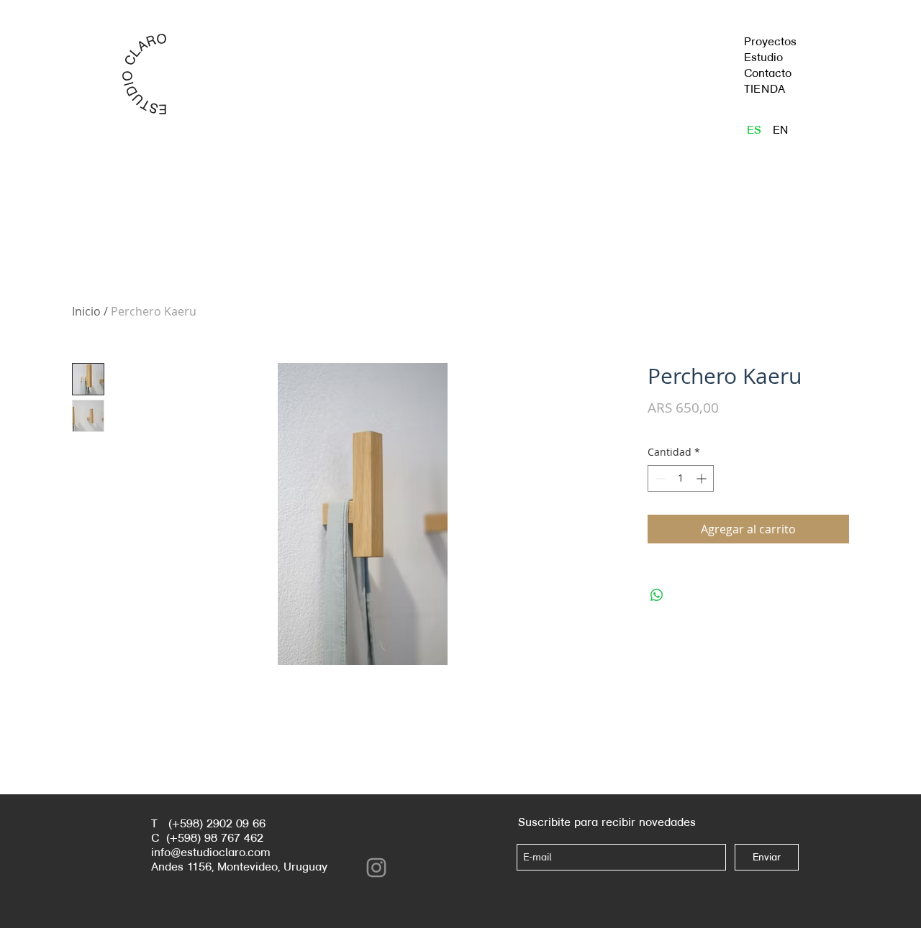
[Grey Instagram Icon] (376, 868)
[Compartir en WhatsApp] (657, 595)
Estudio (763, 57)
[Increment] (703, 478)
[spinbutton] (681, 478)
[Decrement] (659, 478)
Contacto (767, 73)
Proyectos (770, 41)
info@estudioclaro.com (211, 852)
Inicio (86, 311)
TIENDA (764, 89)
